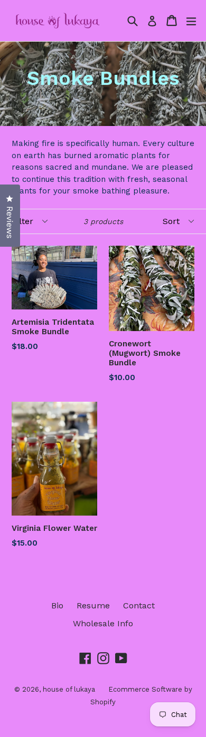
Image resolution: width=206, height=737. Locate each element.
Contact (139, 605)
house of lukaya (69, 689)
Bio (57, 605)
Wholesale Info (103, 623)
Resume (93, 605)
